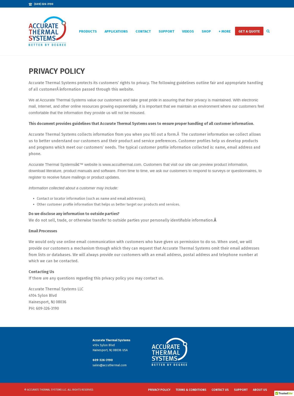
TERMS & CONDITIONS (191, 390)
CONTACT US (220, 390)
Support (166, 31)
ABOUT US (260, 390)
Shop (206, 31)
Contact (143, 31)
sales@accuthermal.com (110, 365)
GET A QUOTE (249, 31)
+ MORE (225, 31)
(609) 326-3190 (43, 4)
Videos (188, 31)
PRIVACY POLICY (159, 390)
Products (88, 31)
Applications (116, 31)
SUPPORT (241, 390)
